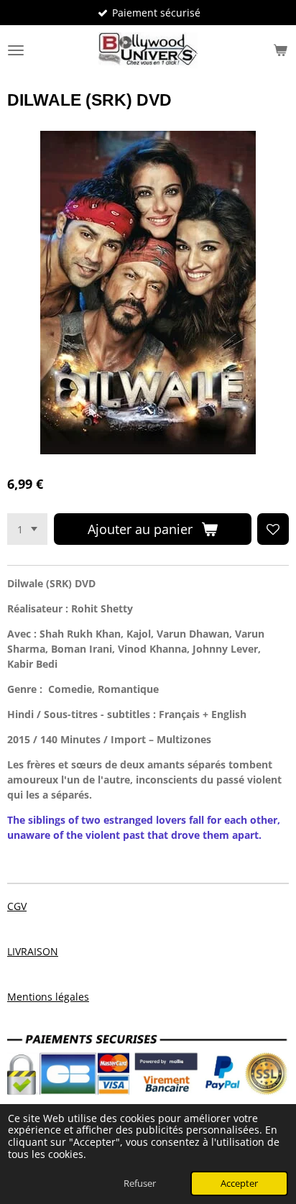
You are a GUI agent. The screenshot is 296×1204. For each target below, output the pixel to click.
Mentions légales (48, 996)
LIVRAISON (32, 951)
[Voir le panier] (280, 50)
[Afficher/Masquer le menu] (16, 50)
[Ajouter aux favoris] (273, 529)
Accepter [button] (239, 1183)
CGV (17, 906)
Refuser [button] (140, 1183)
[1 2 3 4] (27, 529)
